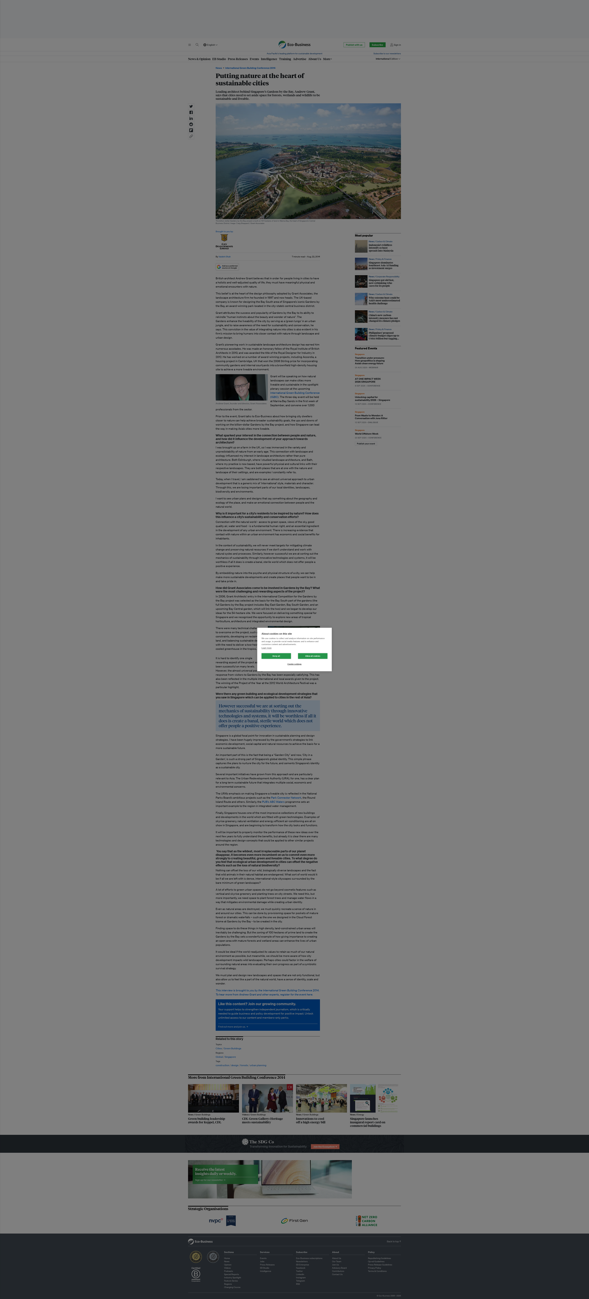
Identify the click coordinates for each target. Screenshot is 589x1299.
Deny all (276, 656)
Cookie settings (294, 664)
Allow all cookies (312, 656)
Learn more (266, 648)
